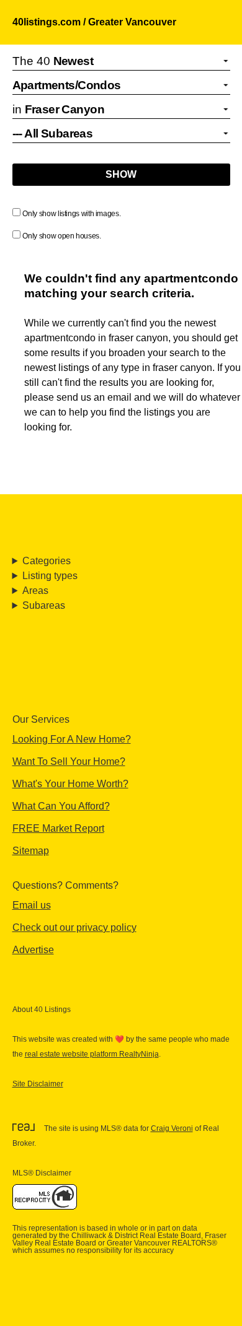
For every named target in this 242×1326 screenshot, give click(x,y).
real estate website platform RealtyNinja (92, 1054)
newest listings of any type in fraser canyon (118, 367)
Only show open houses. (61, 236)
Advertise (33, 949)
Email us (31, 905)
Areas (35, 590)
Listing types (50, 575)
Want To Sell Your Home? (68, 761)
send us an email (94, 397)
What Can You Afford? (61, 806)
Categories (46, 561)
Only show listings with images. (71, 213)
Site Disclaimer (37, 1084)
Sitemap (30, 850)
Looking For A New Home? (71, 739)
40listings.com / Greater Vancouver (94, 22)
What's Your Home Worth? (70, 784)
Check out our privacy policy (74, 927)
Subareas (43, 605)
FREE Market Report (58, 828)
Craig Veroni (172, 1128)
